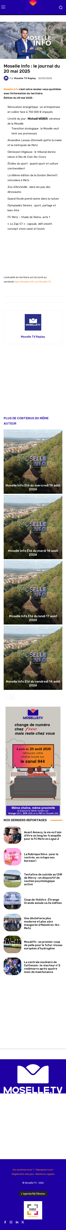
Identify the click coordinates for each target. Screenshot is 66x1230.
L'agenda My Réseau (33, 1193)
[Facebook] (5, 1222)
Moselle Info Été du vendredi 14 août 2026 (33, 683)
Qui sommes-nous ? (23, 1169)
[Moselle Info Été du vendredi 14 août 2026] (33, 658)
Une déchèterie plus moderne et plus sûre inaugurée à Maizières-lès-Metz (42, 923)
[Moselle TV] (33, 7)
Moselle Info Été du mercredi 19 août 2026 (33, 487)
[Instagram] (11, 1222)
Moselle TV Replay (25, 78)
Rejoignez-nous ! (45, 1169)
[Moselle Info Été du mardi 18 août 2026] (33, 527)
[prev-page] (6, 697)
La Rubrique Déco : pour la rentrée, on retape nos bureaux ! (41, 857)
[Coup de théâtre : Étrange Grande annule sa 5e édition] (12, 900)
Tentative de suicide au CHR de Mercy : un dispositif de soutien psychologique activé (43, 879)
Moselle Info (11, 89)
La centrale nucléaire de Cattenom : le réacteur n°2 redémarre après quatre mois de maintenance (42, 967)
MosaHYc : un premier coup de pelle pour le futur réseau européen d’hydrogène (43, 945)
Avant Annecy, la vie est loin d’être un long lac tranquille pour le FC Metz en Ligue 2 (42, 836)
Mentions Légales (45, 1174)
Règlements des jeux (23, 1174)
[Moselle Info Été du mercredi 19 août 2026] (33, 461)
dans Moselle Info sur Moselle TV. (32, 281)
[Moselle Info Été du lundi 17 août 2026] (33, 592)
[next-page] (12, 697)
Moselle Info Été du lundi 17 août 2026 (33, 618)
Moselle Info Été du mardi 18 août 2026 (33, 552)
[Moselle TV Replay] (7, 78)
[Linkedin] (16, 1222)
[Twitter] (22, 1222)
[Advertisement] (33, 383)
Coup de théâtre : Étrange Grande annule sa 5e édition (43, 901)
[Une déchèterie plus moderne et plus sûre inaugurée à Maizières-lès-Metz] (12, 922)
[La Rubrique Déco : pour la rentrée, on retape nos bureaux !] (12, 857)
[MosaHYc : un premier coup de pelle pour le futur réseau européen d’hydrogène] (12, 944)
